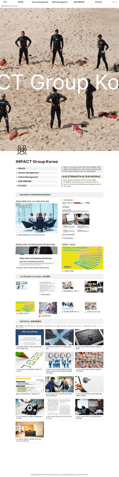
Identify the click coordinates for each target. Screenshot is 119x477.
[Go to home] (5, 2)
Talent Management (59, 2)
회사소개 (20, 2)
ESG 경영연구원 (79, 2)
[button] (113, 2)
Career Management (40, 2)
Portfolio (98, 2)
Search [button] (100, 326)
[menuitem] (20, 326)
